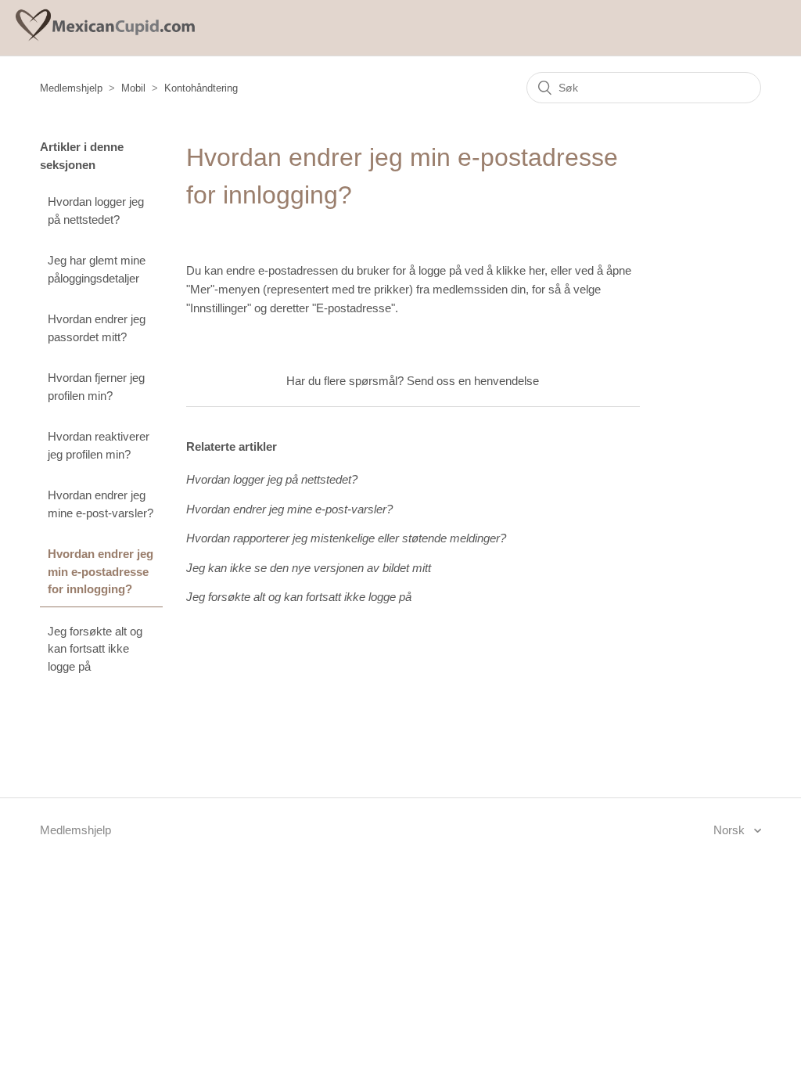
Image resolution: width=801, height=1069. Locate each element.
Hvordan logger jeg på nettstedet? (96, 210)
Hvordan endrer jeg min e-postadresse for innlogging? (100, 571)
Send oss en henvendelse (473, 380)
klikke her (520, 270)
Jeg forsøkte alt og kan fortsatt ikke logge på (95, 648)
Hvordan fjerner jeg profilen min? (96, 386)
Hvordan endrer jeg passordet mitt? (96, 328)
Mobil (133, 88)
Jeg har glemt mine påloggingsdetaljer (96, 269)
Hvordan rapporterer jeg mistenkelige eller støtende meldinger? (346, 538)
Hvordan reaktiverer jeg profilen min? (98, 445)
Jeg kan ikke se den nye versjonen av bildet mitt (308, 567)
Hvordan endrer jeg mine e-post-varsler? (100, 504)
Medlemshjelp (71, 88)
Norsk (730, 830)
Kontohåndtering (201, 88)
